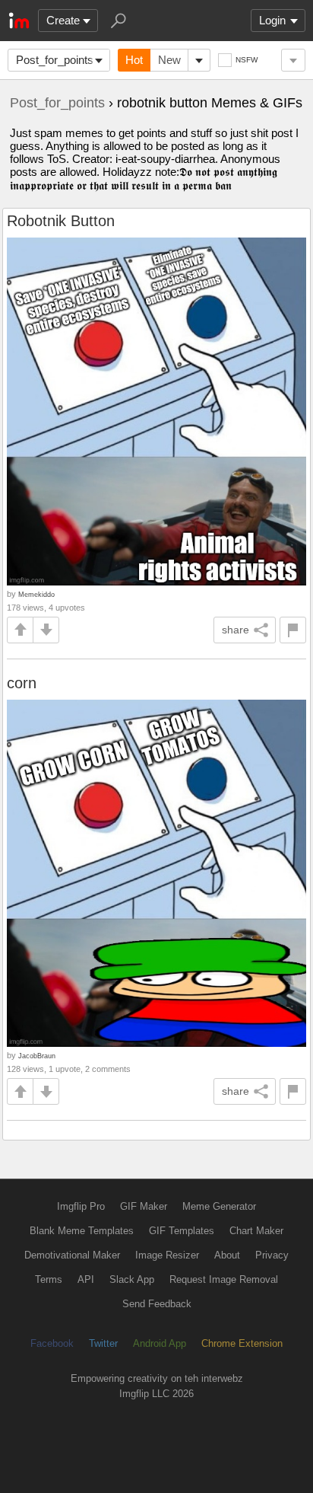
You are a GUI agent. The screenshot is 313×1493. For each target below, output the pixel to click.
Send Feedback (156, 1304)
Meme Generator (219, 1206)
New (169, 59)
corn (21, 683)
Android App (159, 1343)
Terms (48, 1279)
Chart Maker (256, 1230)
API (85, 1279)
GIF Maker (143, 1206)
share (235, 630)
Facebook (52, 1343)
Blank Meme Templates (82, 1230)
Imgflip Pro (81, 1206)
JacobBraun (36, 1055)
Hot (134, 59)
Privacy (272, 1255)
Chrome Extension (242, 1343)
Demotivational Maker (72, 1255)
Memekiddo (36, 594)
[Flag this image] (293, 630)
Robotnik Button (61, 220)
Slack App (131, 1279)
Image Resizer (167, 1255)
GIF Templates (181, 1230)
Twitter (103, 1343)
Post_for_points (54, 59)
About (227, 1255)
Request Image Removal (223, 1279)
